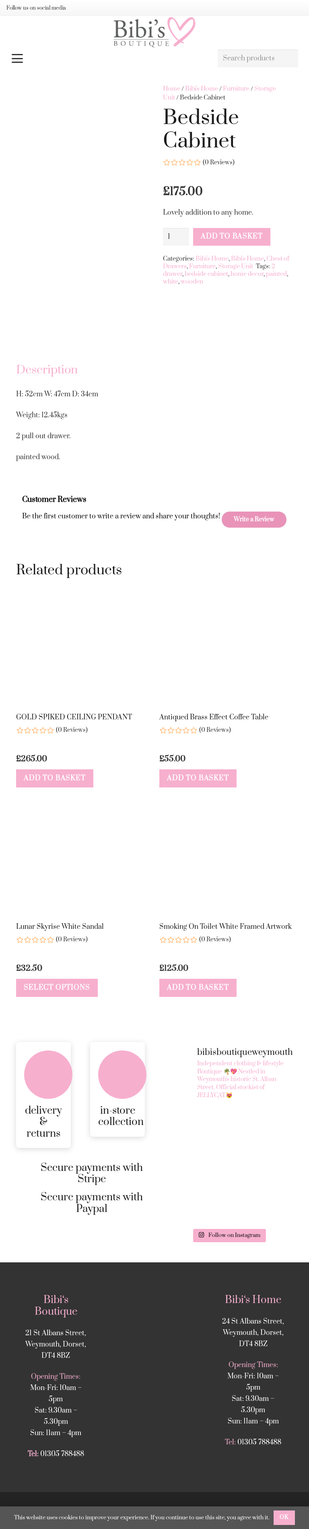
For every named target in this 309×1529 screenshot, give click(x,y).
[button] (110, 58)
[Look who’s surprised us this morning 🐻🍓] (195, 1204)
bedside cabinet (206, 274)
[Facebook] (94, 8)
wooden (192, 282)
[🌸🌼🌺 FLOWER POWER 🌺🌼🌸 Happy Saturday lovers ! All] (262, 1165)
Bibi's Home (201, 89)
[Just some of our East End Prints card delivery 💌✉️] (195, 1165)
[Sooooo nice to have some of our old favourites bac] (195, 1126)
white (170, 282)
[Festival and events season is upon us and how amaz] (262, 1204)
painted (276, 274)
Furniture (236, 89)
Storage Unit (235, 266)
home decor (247, 274)
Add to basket (231, 236)
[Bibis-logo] (154, 32)
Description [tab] (47, 370)
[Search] (289, 59)
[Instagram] (81, 8)
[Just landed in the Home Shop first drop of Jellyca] (262, 1126)
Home (171, 89)
